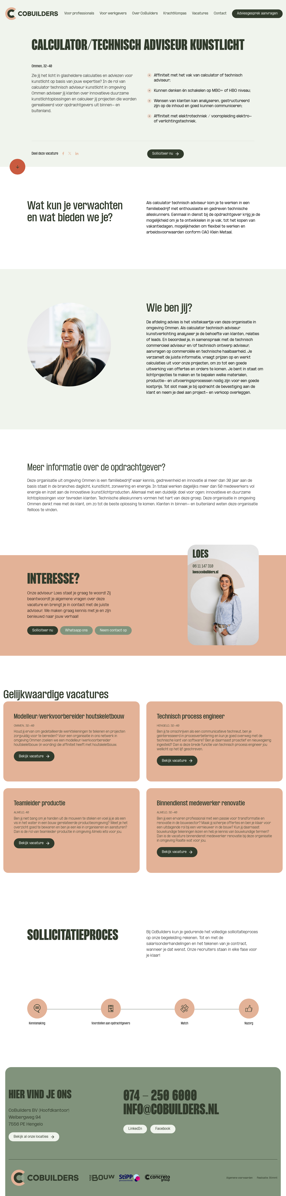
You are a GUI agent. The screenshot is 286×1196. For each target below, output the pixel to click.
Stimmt (273, 1178)
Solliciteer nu (162, 153)
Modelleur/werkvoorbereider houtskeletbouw (69, 716)
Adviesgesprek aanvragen (257, 13)
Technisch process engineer (191, 716)
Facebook (162, 1129)
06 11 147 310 (203, 566)
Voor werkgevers (113, 13)
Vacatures (200, 13)
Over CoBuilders (145, 13)
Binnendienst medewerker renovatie (201, 803)
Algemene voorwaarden (239, 1178)
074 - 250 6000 (160, 1096)
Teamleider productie (39, 803)
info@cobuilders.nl (171, 1110)
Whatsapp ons (76, 630)
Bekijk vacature (31, 756)
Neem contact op (113, 630)
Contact (220, 13)
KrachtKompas (175, 13)
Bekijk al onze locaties (31, 1137)
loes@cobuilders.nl (205, 572)
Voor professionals (79, 13)
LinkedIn (135, 1129)
